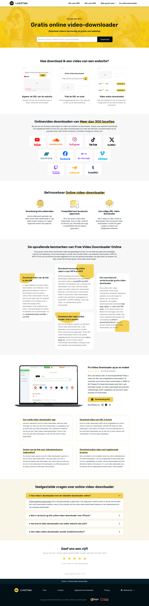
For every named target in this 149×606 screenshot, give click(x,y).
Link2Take (21, 3)
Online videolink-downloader (40, 501)
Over (45, 590)
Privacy (107, 590)
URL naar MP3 (74, 3)
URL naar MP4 (90, 3)
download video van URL (36, 314)
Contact (61, 590)
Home (64, 581)
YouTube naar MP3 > (74, 19)
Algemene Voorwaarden (84, 590)
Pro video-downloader (128, 3)
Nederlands (127, 590)
